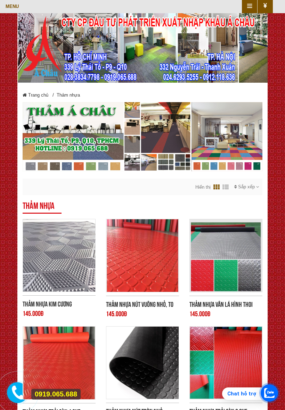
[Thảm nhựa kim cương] (59, 255)
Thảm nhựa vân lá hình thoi (221, 304)
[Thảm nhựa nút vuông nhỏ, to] (142, 255)
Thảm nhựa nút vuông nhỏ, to (139, 304)
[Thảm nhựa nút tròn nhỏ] (142, 362)
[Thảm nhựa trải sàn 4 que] (59, 362)
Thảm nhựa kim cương (47, 304)
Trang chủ (37, 95)
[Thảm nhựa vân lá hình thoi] (226, 255)
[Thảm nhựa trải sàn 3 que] (226, 362)
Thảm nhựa (68, 95)
